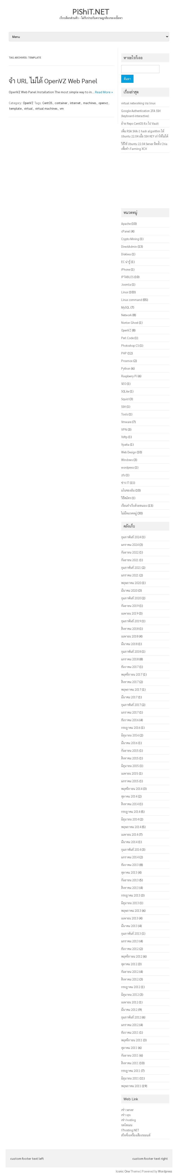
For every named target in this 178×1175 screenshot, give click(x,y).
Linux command (131, 300)
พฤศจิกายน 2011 (131, 1040)
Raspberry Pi (129, 376)
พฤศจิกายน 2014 (131, 789)
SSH (123, 406)
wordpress (127, 467)
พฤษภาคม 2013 (131, 910)
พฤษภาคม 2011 (131, 1086)
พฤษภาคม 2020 (131, 583)
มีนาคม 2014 (129, 842)
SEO (123, 384)
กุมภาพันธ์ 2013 (131, 933)
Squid (125, 399)
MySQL (125, 307)
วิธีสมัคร (126, 498)
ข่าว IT (125, 483)
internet (75, 103)
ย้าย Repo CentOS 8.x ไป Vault (140, 123)
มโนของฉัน (128, 490)
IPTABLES (127, 277)
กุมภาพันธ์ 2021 (131, 567)
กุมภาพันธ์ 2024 (131, 537)
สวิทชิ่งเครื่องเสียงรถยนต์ (135, 1135)
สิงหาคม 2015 (130, 758)
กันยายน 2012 (130, 972)
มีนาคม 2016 (129, 743)
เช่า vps (125, 1115)
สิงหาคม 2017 (130, 682)
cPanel (125, 231)
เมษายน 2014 (129, 834)
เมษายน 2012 (129, 1002)
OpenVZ (28, 103)
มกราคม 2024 (130, 545)
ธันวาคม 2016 (130, 720)
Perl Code (127, 338)
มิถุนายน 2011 (130, 1078)
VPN (124, 429)
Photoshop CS (130, 345)
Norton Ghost (129, 323)
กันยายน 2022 (130, 552)
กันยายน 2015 (130, 750)
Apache (126, 224)
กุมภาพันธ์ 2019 (131, 621)
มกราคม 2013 (130, 941)
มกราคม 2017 (130, 712)
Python (125, 368)
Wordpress (165, 1171)
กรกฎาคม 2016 (130, 728)
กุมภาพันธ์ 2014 (131, 849)
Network (126, 315)
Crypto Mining (130, 239)
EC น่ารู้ (125, 262)
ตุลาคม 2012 (129, 964)
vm (62, 108)
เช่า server (127, 1110)
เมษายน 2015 (129, 773)
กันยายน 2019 (130, 606)
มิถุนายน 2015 (130, 766)
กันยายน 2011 (130, 1055)
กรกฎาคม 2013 (130, 895)
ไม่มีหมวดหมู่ (129, 513)
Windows (127, 460)
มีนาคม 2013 (129, 926)
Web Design (128, 452)
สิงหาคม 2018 (130, 629)
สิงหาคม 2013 (130, 888)
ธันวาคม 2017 (130, 667)
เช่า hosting (128, 1120)
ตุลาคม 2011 (129, 1048)
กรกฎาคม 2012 (130, 987)
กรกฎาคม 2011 (130, 1071)
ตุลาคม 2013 (129, 872)
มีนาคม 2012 (129, 1009)
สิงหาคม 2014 (130, 804)
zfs (123, 475)
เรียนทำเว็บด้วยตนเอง (134, 505)
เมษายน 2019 (129, 613)
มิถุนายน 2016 (130, 735)
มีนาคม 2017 (129, 697)
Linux (124, 292)
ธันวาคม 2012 (130, 949)
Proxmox (127, 361)
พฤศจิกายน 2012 (131, 956)
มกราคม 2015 (130, 781)
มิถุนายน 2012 (130, 994)
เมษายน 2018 (129, 636)
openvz (103, 103)
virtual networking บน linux (138, 103)
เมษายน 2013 (129, 918)
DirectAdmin (129, 246)
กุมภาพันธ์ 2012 (131, 1017)
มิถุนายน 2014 (130, 819)
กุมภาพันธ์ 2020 (131, 598)
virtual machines (46, 108)
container (61, 103)
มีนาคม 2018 (129, 644)
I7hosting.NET (130, 1130)
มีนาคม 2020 (129, 590)
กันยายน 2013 (130, 880)
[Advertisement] (145, 180)
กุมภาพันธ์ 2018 (131, 651)
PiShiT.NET (90, 11)
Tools (124, 414)
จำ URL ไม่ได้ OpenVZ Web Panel (53, 80)
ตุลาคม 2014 (129, 796)
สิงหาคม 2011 (130, 1063)
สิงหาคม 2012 (130, 979)
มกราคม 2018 (130, 659)
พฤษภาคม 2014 (131, 827)
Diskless (126, 254)
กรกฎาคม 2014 (130, 811)
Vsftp (124, 437)
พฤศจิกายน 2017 (131, 674)
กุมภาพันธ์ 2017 (131, 705)
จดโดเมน (126, 1125)
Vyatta (125, 444)
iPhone (125, 269)
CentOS (47, 103)
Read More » (104, 92)
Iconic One (123, 1171)
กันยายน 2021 (130, 560)
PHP (124, 353)
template (15, 108)
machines (89, 103)
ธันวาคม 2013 (130, 865)
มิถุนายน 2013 (130, 903)
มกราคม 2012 (130, 1025)
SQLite (125, 391)
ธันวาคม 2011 (130, 1032)
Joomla (126, 284)
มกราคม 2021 (130, 575)
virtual (28, 108)
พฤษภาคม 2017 (131, 689)
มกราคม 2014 (130, 857)
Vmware (126, 422)
